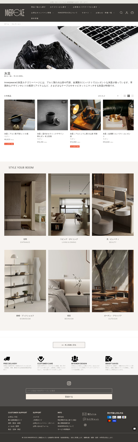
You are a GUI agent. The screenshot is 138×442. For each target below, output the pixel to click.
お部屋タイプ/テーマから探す (85, 7)
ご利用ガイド (37, 420)
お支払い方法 (12, 417)
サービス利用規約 (64, 429)
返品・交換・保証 (14, 429)
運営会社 (61, 417)
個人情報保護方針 (64, 423)
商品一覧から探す (38, 7)
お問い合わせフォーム (40, 426)
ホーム (6, 24)
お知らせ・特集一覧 (104, 13)
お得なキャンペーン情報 (41, 13)
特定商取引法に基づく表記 (67, 420)
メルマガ (36, 417)
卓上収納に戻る (70, 345)
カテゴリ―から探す (58, 7)
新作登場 (34, 18)
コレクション (16, 24)
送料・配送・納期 (14, 423)
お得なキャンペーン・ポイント (44, 423)
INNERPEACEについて (68, 13)
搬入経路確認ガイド (15, 420)
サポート (86, 13)
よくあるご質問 (13, 426)
